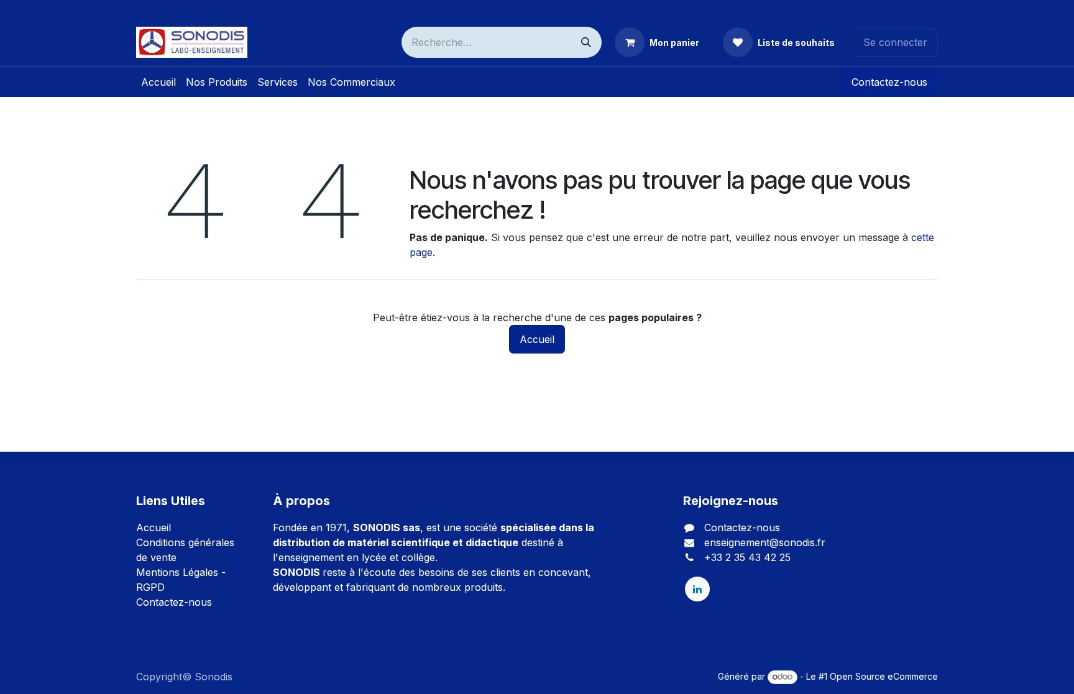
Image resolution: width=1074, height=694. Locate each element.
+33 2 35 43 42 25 (747, 557)
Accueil (537, 339)
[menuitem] (158, 82)
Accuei (152, 527)
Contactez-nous (889, 82)
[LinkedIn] (697, 589)
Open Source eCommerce (884, 676)
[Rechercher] (586, 42)
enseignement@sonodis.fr (764, 542)
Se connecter (895, 42)
